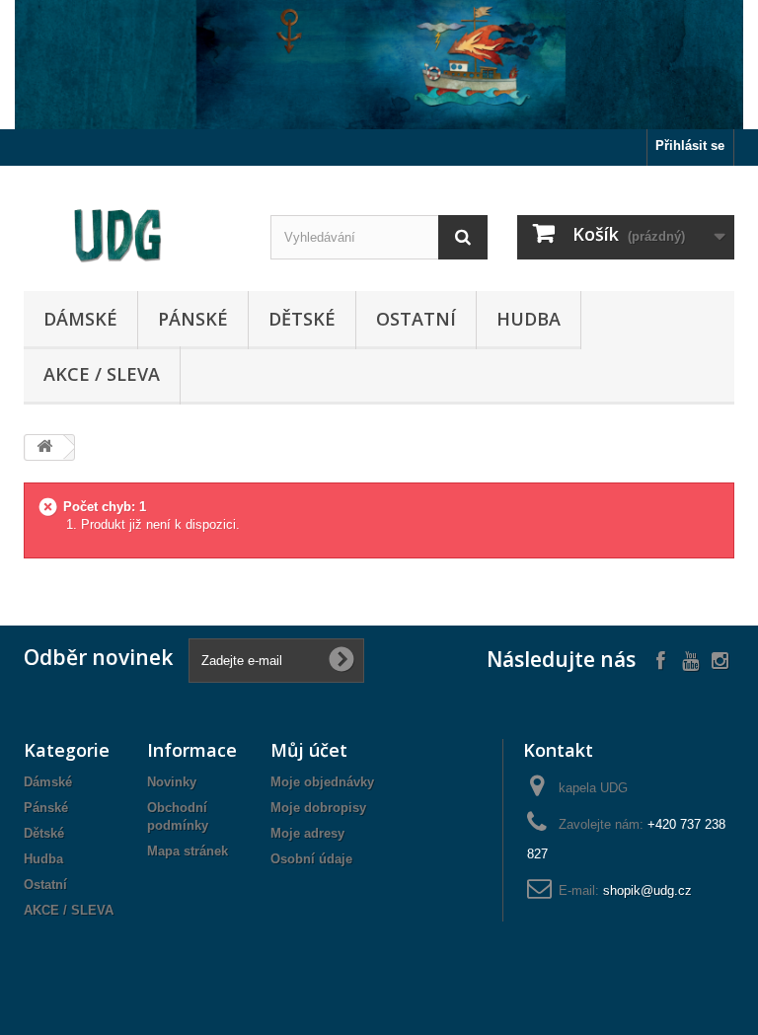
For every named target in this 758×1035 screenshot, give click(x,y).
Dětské (302, 319)
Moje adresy (307, 833)
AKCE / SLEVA (101, 374)
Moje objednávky (322, 782)
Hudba (528, 319)
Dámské (80, 319)
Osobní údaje (311, 858)
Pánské (193, 319)
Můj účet (308, 750)
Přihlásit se (689, 145)
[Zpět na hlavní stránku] (44, 447)
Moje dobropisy (318, 807)
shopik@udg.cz (647, 890)
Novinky (171, 782)
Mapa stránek (187, 851)
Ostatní (416, 319)
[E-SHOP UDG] (132, 235)
